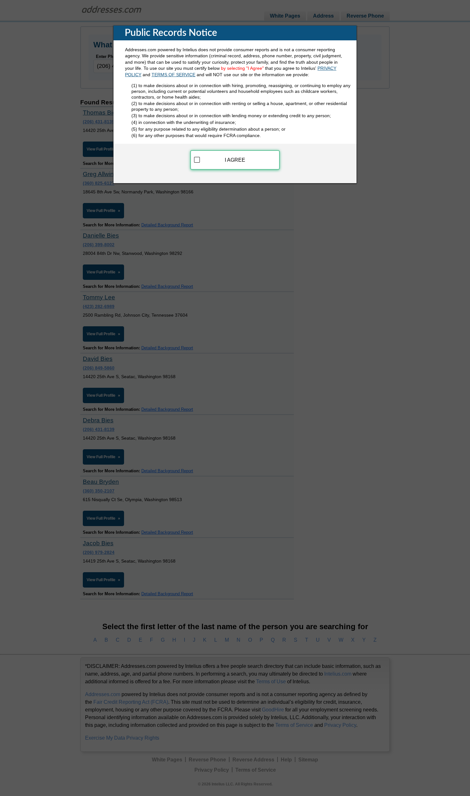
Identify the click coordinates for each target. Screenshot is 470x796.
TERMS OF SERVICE (173, 74)
